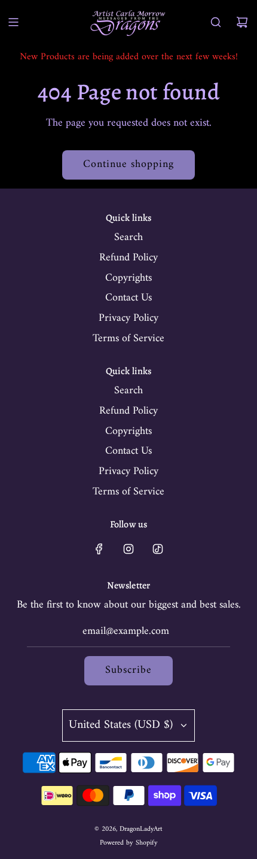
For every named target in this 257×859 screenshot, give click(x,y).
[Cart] (242, 22)
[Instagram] (128, 549)
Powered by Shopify (129, 843)
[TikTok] (158, 549)
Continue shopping (128, 164)
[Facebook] (99, 549)
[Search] (216, 22)
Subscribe (128, 670)
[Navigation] (13, 22)
